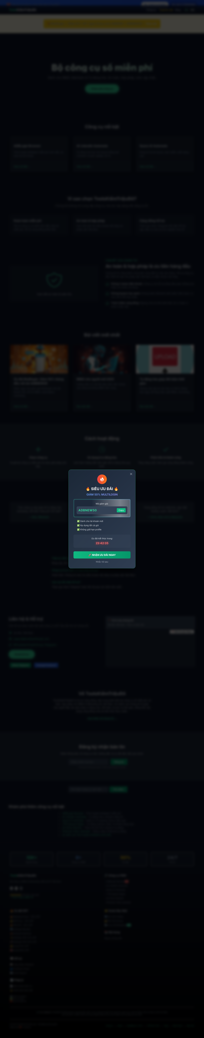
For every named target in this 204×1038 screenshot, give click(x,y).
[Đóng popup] (131, 474)
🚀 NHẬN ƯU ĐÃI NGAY (102, 554)
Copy (121, 510)
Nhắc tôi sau (102, 561)
